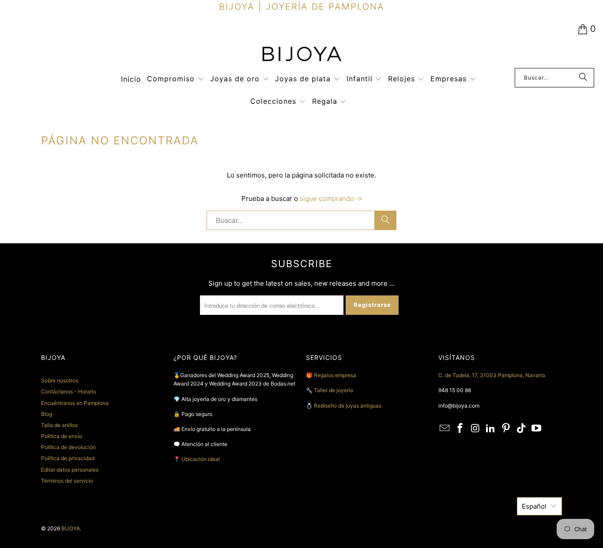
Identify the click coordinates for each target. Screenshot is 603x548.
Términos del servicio (67, 480)
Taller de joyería (334, 390)
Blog (46, 414)
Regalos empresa (335, 375)
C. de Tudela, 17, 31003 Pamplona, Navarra (491, 375)
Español (534, 506)
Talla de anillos (59, 425)
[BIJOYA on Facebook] (460, 428)
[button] (175, 79)
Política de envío (61, 436)
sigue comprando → (331, 198)
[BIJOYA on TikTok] (521, 428)
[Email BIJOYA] (445, 428)
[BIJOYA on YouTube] (536, 428)
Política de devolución (68, 447)
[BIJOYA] (301, 55)
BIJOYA (70, 528)
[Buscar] (583, 77)
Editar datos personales (69, 469)
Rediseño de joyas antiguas (347, 405)
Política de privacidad (67, 458)
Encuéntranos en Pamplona (75, 403)
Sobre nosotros (59, 380)
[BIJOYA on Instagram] (475, 428)
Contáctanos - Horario (68, 391)
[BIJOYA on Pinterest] (506, 428)
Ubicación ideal (200, 459)
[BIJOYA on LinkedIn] (490, 428)
